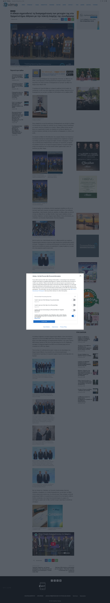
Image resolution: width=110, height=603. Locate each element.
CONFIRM (44, 321)
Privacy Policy (63, 326)
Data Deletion (46, 326)
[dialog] (55, 301)
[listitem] (55, 296)
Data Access (55, 326)
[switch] (74, 300)
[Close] (80, 276)
